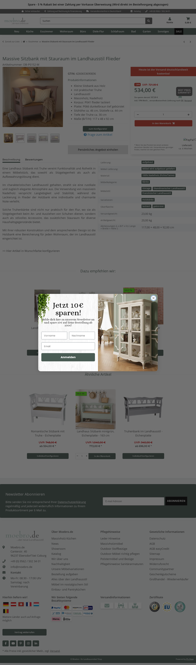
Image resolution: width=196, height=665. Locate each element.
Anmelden (68, 357)
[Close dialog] (153, 298)
